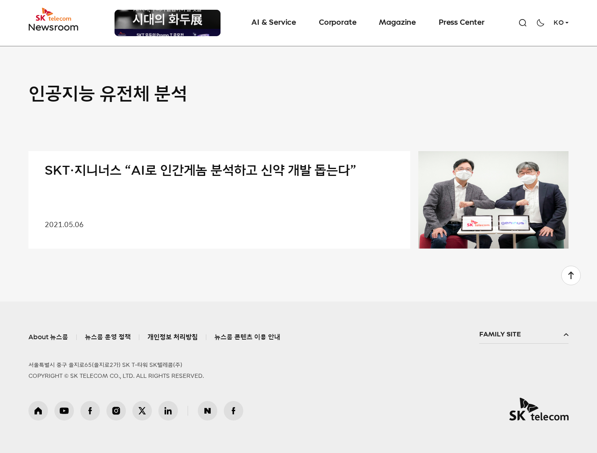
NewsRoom (53, 26)
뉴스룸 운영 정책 (108, 337)
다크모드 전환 (540, 23)
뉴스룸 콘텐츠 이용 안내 (247, 337)
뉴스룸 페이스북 (233, 410)
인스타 (116, 410)
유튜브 (64, 410)
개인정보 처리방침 (172, 337)
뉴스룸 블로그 (207, 410)
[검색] (523, 23)
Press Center (462, 22)
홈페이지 (38, 410)
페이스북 (90, 410)
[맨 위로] (571, 275)
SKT (54, 19)
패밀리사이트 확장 (524, 335)
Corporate (337, 22)
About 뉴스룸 (48, 337)
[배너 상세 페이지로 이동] (168, 26)
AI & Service (273, 22)
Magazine (397, 22)
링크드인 (168, 410)
